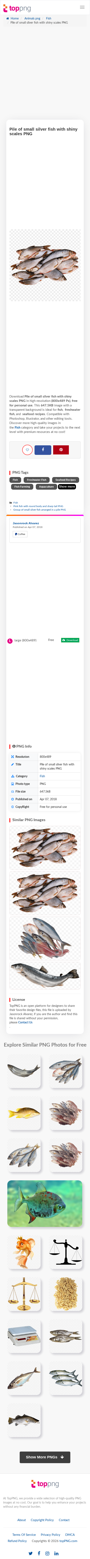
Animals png (32, 18)
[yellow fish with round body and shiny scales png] (24, 1113)
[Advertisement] (45, 75)
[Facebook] (43, 450)
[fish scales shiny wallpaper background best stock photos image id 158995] (44, 1203)
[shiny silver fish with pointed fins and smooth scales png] (24, 1071)
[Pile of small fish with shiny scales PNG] (45, 893)
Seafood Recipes (65, 479)
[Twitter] (30, 1554)
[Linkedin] (56, 1554)
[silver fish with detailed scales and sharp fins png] (65, 1378)
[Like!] (27, 450)
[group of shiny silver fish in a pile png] (65, 1071)
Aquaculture (46, 486)
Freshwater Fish (36, 479)
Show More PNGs (42, 1457)
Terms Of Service (24, 1534)
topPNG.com (68, 1541)
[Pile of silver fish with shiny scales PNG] (45, 975)
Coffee (21, 534)
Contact (64, 1520)
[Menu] (82, 7)
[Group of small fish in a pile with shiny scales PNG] (45, 938)
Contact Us (25, 1022)
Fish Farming (22, 486)
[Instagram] (47, 1554)
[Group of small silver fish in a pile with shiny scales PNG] (45, 848)
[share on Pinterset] (61, 449)
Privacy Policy (50, 1534)
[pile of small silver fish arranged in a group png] (65, 1155)
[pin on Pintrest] (35, 1059)
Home (14, 18)
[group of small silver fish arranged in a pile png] (65, 1113)
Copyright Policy (42, 1520)
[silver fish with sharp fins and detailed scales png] (24, 1378)
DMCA (70, 1534)
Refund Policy (17, 1541)
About (21, 1520)
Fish (48, 18)
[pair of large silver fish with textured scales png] (65, 1336)
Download (72, 640)
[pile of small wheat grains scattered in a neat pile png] (65, 1294)
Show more (67, 486)
